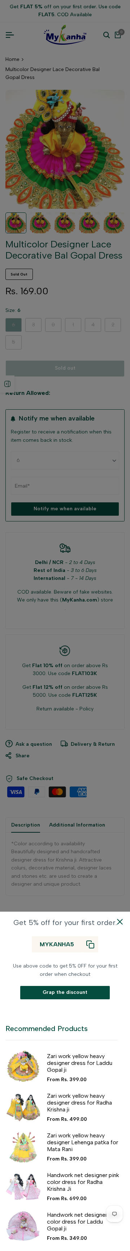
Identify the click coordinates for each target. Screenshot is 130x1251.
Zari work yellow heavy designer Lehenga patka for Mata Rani (82, 1142)
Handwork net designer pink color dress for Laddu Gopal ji (83, 1221)
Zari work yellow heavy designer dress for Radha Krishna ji (79, 1102)
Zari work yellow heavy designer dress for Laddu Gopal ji (79, 1063)
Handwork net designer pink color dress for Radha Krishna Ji (83, 1182)
